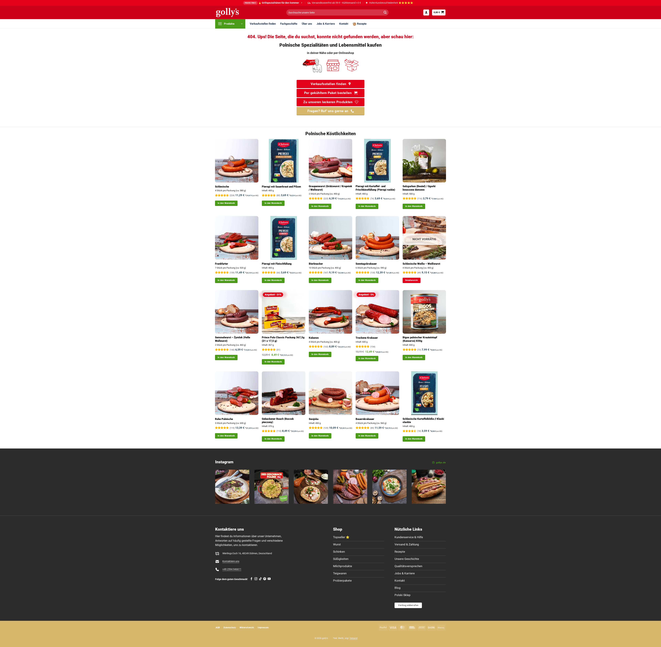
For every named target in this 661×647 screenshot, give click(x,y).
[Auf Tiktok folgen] (260, 579)
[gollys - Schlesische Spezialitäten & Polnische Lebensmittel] (231, 12)
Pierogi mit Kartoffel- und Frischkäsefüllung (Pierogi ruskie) (375, 188)
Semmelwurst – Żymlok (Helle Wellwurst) (232, 339)
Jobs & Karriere (326, 23)
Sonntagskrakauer (366, 263)
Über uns (307, 23)
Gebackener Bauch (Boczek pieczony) (278, 420)
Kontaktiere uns (230, 561)
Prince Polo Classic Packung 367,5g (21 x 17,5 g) (283, 339)
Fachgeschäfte (288, 23)
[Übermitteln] (385, 12)
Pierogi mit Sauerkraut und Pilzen (281, 186)
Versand (353, 638)
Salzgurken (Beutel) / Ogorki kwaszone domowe (419, 188)
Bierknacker (316, 263)
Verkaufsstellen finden (263, 23)
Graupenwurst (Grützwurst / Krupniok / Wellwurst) (330, 188)
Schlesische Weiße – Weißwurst (421, 263)
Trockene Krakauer (367, 337)
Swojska (313, 419)
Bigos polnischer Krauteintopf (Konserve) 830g (420, 339)
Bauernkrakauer (365, 419)
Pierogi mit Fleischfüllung (277, 263)
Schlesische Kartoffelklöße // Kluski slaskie (423, 420)
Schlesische (222, 186)
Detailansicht (411, 280)
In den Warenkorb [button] (226, 203)
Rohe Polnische (224, 419)
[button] (426, 12)
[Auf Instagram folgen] (255, 579)
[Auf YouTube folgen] (269, 579)
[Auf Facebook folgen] (251, 579)
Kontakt (343, 23)
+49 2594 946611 (231, 569)
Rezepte (361, 23)
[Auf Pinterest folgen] (264, 579)
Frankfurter (221, 263)
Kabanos (314, 337)
